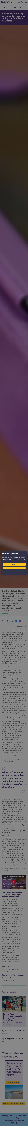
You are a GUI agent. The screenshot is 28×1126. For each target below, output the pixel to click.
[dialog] (14, 563)
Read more (7, 561)
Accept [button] (14, 564)
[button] (14, 572)
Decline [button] (14, 568)
